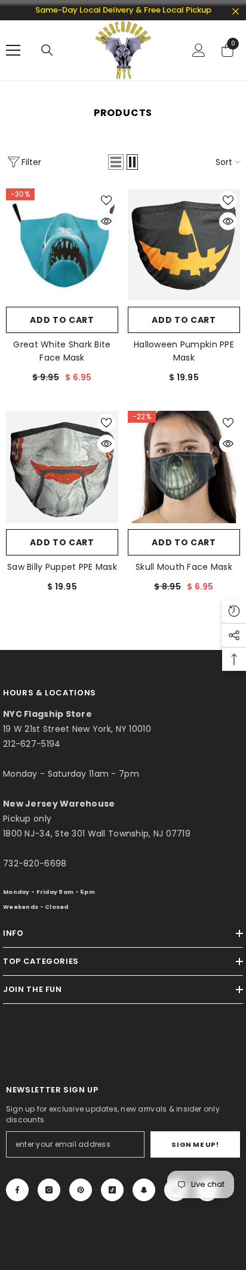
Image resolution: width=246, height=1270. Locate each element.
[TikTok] (112, 1190)
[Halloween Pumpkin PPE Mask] (184, 244)
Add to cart (62, 320)
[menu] (13, 50)
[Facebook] (17, 1190)
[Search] (47, 50)
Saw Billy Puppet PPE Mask (62, 567)
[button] (116, 162)
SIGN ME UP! (195, 1144)
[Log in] (198, 50)
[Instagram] (49, 1190)
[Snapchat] (144, 1190)
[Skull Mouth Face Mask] (184, 467)
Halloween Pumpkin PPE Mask (184, 351)
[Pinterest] (80, 1190)
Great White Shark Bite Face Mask (61, 351)
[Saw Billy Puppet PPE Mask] (62, 467)
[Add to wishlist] (106, 200)
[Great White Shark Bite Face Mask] (62, 244)
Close (235, 11)
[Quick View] (106, 221)
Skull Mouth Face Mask (184, 567)
